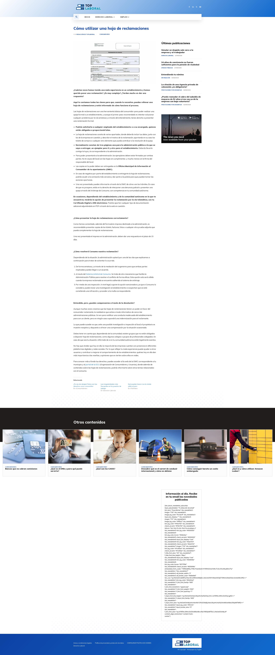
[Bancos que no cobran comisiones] (24, 447)
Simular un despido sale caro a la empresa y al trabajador (177, 51)
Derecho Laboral (167, 55)
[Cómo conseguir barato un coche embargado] (205, 447)
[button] (76, 17)
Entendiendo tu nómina (172, 74)
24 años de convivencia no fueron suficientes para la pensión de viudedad (180, 63)
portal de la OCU (93, 364)
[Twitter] (196, 7)
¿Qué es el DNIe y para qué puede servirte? (66, 470)
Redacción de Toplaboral (85, 34)
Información (165, 78)
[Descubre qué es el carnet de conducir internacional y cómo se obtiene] (160, 447)
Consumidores (104, 34)
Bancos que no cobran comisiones (21, 469)
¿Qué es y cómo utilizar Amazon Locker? (247, 470)
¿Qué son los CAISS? (105, 469)
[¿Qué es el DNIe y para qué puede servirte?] (69, 447)
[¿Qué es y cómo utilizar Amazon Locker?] (251, 447)
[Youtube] (200, 7)
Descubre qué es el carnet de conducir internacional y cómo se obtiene (159, 470)
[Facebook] (189, 7)
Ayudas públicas (167, 68)
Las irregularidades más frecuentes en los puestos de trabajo (111, 386)
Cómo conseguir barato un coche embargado (202, 470)
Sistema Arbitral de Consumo (98, 274)
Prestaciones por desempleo (171, 90)
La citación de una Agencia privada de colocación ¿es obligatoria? (179, 85)
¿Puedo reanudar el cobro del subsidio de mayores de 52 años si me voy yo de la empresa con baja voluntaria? (181, 99)
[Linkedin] (193, 7)
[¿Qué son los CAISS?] (115, 447)
